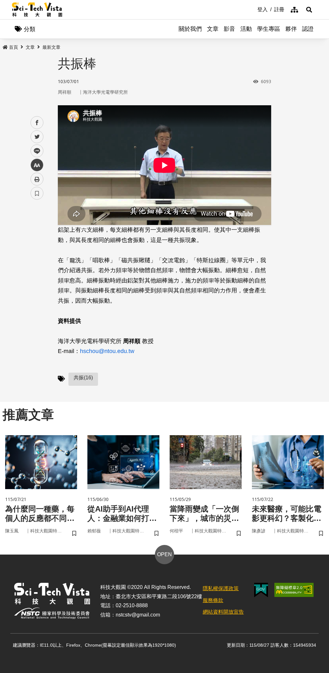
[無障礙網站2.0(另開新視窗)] (294, 590)
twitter (37, 137)
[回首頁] (37, 9)
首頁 (13, 47)
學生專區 (268, 29)
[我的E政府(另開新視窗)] (261, 590)
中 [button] (37, 165)
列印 (37, 179)
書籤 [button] (37, 193)
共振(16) (83, 377)
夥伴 (291, 29)
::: (253, 9)
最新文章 (51, 47)
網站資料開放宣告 (223, 612)
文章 (212, 29)
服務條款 (213, 600)
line (35, 151)
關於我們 (190, 29)
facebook (37, 122)
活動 (246, 29)
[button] (309, 9)
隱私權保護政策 (221, 588)
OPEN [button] (164, 554)
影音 (229, 29)
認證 (308, 29)
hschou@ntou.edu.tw (107, 351)
